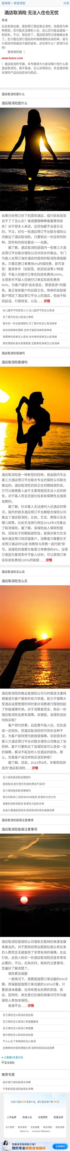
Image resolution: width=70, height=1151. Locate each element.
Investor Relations (41, 1131)
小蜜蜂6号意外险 (13, 1057)
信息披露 (35, 1127)
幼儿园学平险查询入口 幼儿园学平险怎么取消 (28, 310)
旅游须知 (19, 3)
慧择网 (6, 3)
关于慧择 (10, 1127)
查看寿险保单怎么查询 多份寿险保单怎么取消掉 (30, 336)
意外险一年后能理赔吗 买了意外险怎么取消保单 (30, 323)
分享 (66, 3)
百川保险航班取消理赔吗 (17, 777)
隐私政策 (60, 1127)
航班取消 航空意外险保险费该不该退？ (25, 784)
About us (24, 1131)
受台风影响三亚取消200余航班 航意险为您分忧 (29, 797)
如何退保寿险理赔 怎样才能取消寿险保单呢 (27, 330)
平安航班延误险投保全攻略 (18, 1089)
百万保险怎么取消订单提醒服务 (20, 1021)
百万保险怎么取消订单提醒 (18, 1028)
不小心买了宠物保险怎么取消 (19, 1041)
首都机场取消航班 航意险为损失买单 (23, 803)
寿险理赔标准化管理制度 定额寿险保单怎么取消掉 (31, 343)
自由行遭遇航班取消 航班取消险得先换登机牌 (28, 810)
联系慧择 (22, 1127)
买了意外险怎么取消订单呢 (18, 317)
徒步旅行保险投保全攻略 (17, 1082)
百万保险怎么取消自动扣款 (18, 1015)
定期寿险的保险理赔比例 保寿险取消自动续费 (28, 1048)
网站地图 (47, 1127)
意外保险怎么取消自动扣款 (18, 1035)
